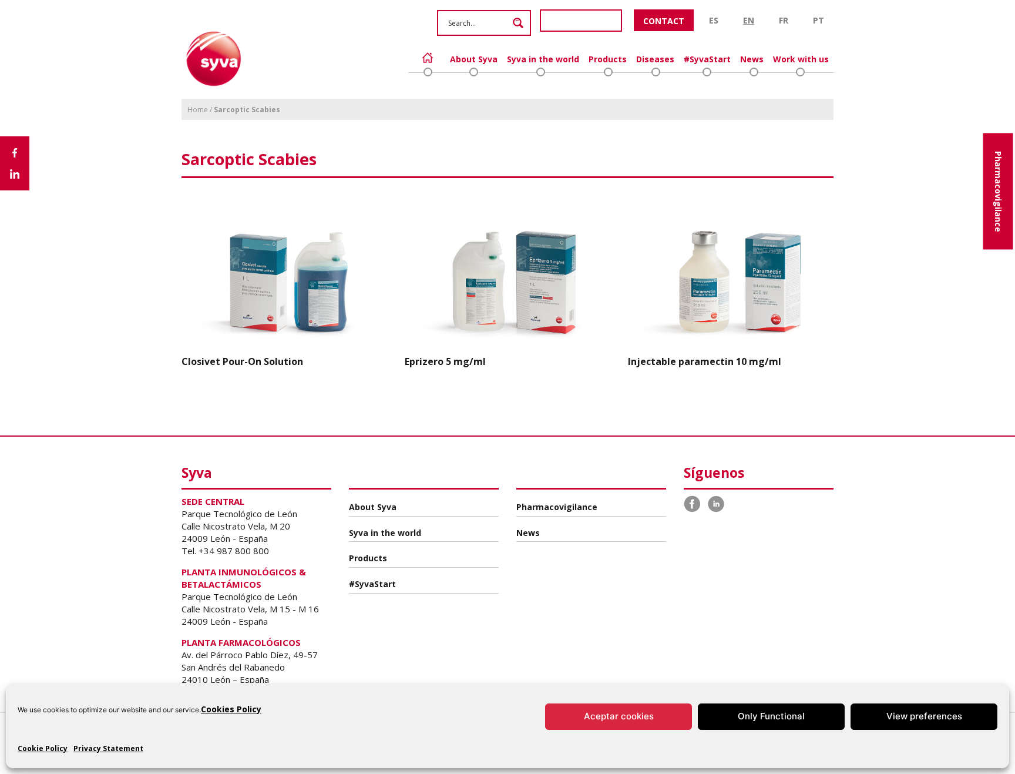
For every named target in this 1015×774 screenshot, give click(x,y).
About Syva (474, 59)
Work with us (801, 59)
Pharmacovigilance (998, 191)
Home (427, 57)
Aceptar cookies (619, 716)
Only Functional (771, 716)
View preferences (924, 716)
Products (608, 59)
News (752, 59)
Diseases (655, 59)
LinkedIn (716, 504)
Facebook (692, 504)
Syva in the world (543, 59)
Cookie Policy (43, 748)
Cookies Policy (231, 709)
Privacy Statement (108, 748)
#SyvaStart (707, 59)
